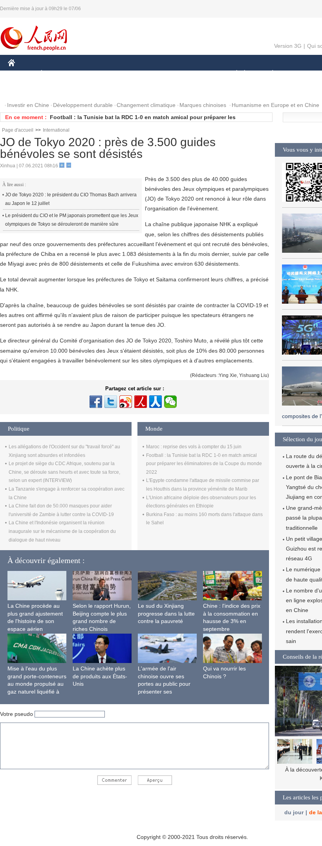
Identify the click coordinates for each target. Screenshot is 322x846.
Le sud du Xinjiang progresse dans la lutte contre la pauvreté (166, 613)
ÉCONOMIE (56, 74)
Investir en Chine (28, 105)
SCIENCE (161, 74)
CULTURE (197, 74)
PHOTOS (58, 89)
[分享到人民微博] (140, 401)
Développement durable (83, 105)
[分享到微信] (170, 401)
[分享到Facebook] (96, 401)
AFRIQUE (126, 74)
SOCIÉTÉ (233, 74)
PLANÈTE (268, 74)
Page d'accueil (17, 130)
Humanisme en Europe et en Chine (275, 105)
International (56, 130)
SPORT (300, 74)
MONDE (92, 74)
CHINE (21, 74)
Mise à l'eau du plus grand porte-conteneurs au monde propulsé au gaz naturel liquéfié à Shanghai (36, 683)
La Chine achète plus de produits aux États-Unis (100, 676)
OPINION (25, 89)
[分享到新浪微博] (125, 401)
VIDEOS (90, 89)
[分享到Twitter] (110, 401)
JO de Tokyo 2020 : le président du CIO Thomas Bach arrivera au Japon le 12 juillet (71, 199)
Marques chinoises (202, 105)
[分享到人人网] (155, 401)
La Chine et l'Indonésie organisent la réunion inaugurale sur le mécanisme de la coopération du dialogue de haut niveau (62, 531)
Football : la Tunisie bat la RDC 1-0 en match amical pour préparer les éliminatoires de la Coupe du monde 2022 (204, 464)
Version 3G (288, 46)
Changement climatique (146, 105)
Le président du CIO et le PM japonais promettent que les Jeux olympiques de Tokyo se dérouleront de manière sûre (71, 220)
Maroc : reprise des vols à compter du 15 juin (194, 446)
